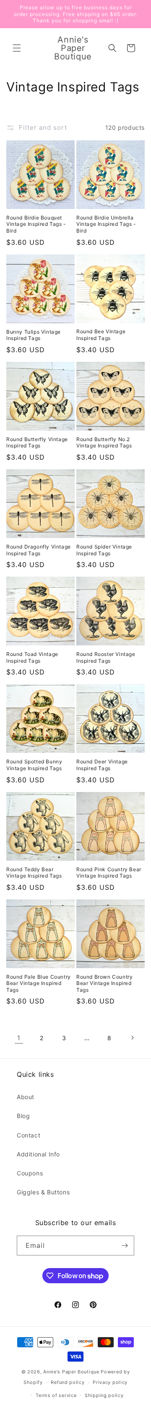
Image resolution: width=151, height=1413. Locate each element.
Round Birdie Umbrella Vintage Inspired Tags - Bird (106, 224)
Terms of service (56, 1395)
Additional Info (38, 1154)
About (25, 1096)
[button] (17, 48)
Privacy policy (110, 1382)
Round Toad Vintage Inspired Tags (32, 657)
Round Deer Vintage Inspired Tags (102, 764)
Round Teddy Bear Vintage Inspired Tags (34, 872)
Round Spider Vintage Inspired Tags (104, 550)
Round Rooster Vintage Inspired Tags (105, 657)
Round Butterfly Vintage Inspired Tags (37, 442)
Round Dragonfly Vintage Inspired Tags (38, 550)
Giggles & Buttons (43, 1192)
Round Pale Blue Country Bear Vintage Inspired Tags (38, 983)
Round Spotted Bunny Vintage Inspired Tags (34, 764)
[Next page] (132, 1037)
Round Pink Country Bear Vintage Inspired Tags (108, 872)
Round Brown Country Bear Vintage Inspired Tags (104, 983)
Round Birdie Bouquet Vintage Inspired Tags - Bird (36, 224)
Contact (28, 1135)
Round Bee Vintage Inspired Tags (100, 334)
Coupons (30, 1173)
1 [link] (19, 1038)
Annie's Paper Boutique (71, 1372)
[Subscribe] (124, 1245)
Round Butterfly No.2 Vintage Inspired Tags (104, 442)
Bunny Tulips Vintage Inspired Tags (33, 335)
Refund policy (67, 1382)
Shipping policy (104, 1395)
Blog (23, 1115)
